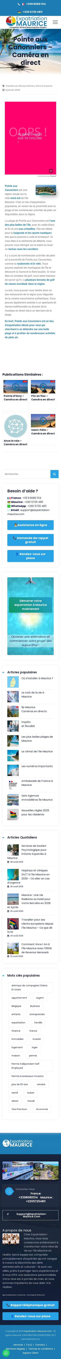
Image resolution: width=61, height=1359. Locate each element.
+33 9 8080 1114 (32, 498)
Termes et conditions (40, 1348)
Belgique (16, 1006)
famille (38, 1022)
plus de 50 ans (20, 1084)
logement (17, 1047)
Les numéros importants (37, 766)
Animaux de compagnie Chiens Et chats (29, 987)
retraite (41, 1084)
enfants (16, 1014)
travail (30, 1101)
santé (15, 1092)
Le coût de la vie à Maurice (32, 694)
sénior (15, 1101)
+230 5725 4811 (32, 12)
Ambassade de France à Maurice (37, 783)
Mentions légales (15, 1348)
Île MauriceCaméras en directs (34, 709)
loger (35, 1047)
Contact (40, 1344)
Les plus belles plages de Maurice (37, 739)
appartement (19, 997)
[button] (30, 1215)
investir (37, 1039)
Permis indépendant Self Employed (25, 1066)
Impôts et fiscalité (28, 724)
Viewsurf (53, 176)
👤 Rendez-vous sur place (30, 556)
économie (42, 1109)
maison (16, 1055)
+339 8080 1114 (36, 4)
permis (33, 1055)
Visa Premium (19, 1109)
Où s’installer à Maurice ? (37, 678)
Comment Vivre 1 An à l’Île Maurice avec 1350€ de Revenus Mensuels (36, 948)
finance (16, 1030)
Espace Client (30, 1352)
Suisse (30, 1092)
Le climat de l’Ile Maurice (37, 751)
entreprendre (37, 1014)
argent (40, 997)
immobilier (18, 1039)
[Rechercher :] (30, 474)
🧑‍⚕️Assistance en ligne (30, 525)
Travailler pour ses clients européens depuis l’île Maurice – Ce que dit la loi (30, 926)
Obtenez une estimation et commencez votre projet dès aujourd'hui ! (30, 641)
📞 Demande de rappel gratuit (30, 540)
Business (35, 1006)
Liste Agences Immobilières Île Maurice (37, 798)
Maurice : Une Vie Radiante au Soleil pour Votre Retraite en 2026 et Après (29, 901)
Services (18, 1344)
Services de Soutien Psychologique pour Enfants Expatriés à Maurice (27, 852)
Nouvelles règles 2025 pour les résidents (35, 812)
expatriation (18, 1022)
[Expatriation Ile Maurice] (26, 22)
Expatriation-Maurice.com (38, 1331)
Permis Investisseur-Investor (28, 1076)
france (33, 1030)
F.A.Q (29, 1344)
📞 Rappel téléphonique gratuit (30, 1305)
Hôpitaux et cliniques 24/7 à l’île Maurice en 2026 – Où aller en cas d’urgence (28, 876)
